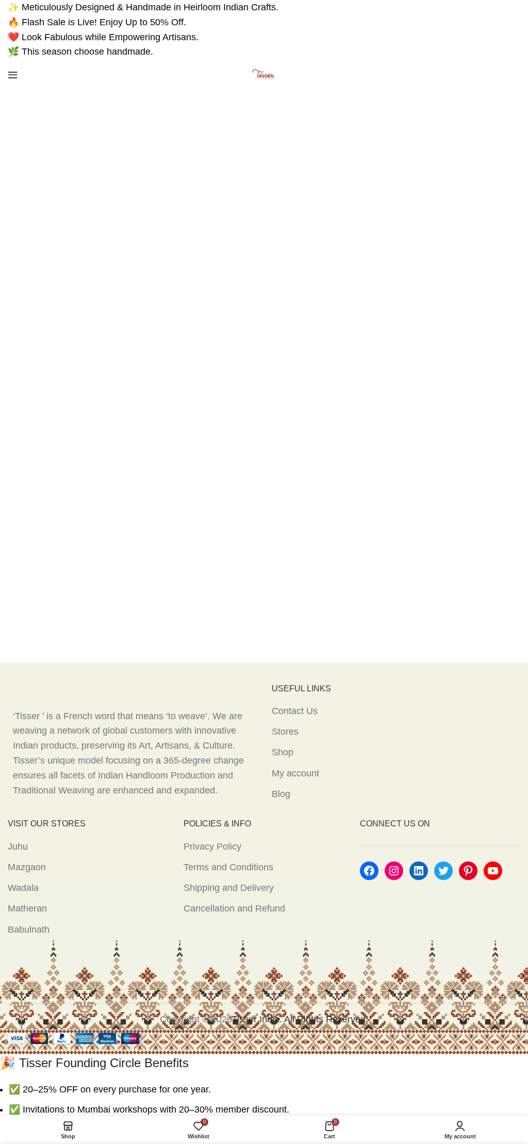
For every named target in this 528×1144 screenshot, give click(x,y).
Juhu (18, 846)
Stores (285, 731)
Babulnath (29, 929)
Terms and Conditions (228, 867)
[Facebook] (369, 870)
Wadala (23, 888)
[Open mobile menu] (13, 74)
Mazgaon (27, 867)
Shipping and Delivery (229, 888)
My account (295, 773)
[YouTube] (493, 870)
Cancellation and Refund (234, 908)
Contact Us (295, 711)
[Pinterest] (468, 870)
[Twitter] (443, 870)
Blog (281, 794)
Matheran (27, 908)
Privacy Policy (212, 846)
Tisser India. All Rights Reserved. (300, 1019)
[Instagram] (394, 870)
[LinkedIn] (418, 870)
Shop (282, 752)
